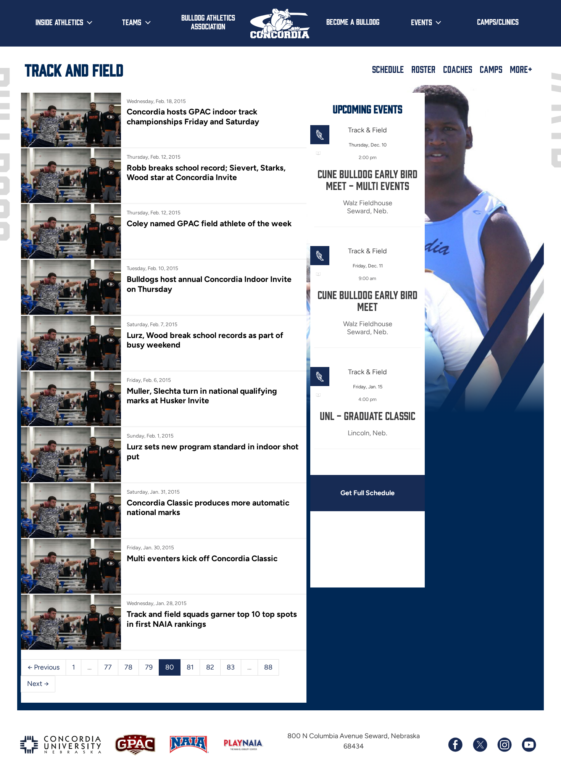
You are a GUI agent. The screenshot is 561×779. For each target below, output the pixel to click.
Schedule (388, 69)
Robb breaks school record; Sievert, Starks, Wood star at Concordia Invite (206, 172)
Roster (423, 69)
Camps (491, 69)
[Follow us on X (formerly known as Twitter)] (480, 744)
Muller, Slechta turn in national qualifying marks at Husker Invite (202, 395)
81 (190, 667)
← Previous (43, 667)
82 (210, 667)
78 (128, 667)
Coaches (457, 69)
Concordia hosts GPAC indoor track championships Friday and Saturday (193, 116)
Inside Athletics (59, 22)
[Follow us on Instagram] (504, 744)
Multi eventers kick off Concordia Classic (202, 558)
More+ (521, 69)
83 (231, 667)
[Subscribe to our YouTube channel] (528, 744)
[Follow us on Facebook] (455, 744)
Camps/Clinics (498, 21)
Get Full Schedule (367, 493)
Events (421, 22)
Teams (131, 22)
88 (268, 667)
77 (108, 667)
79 (149, 667)
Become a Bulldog (352, 21)
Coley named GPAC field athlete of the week (209, 223)
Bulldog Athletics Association (208, 21)
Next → (38, 683)
